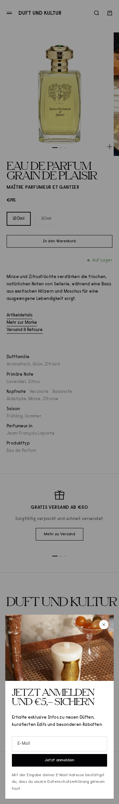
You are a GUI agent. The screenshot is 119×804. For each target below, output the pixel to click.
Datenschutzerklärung (68, 782)
